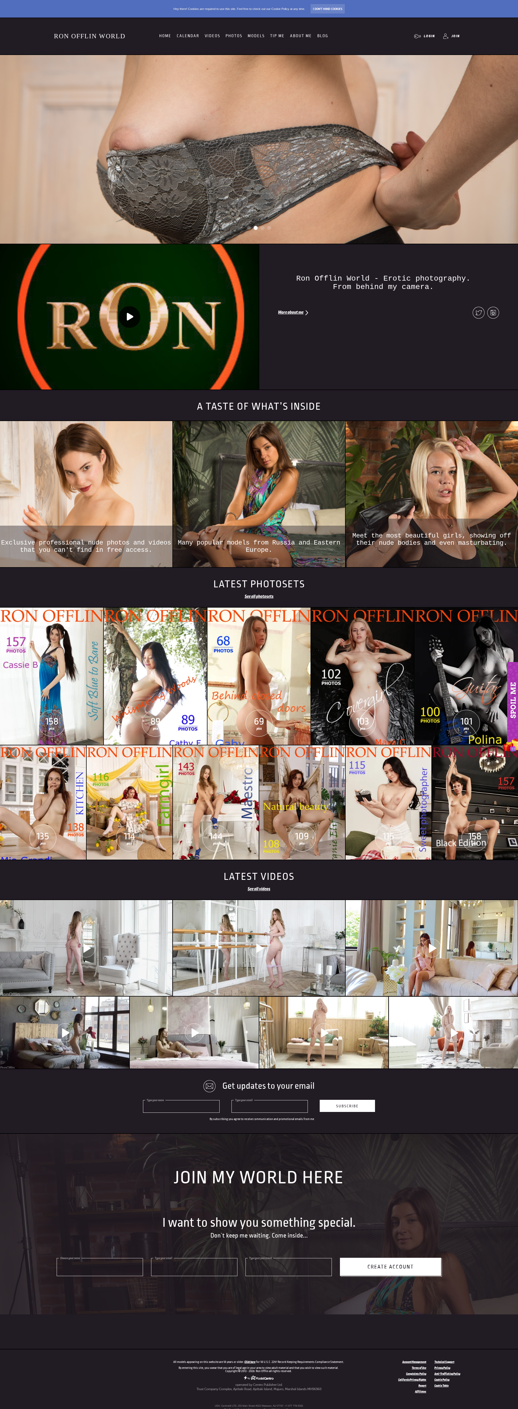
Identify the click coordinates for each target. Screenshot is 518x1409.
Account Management (414, 1361)
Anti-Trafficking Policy (447, 1373)
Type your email (244, 1100)
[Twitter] (479, 313)
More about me (291, 312)
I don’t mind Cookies (327, 9)
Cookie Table (441, 1385)
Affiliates (420, 1391)
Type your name (155, 1100)
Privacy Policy (442, 1367)
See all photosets (259, 596)
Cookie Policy (441, 1379)
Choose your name (70, 1258)
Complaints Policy (416, 1373)
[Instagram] (493, 313)
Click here (249, 1361)
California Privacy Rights (412, 1379)
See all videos (259, 889)
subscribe (347, 1106)
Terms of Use (419, 1367)
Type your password (260, 1258)
